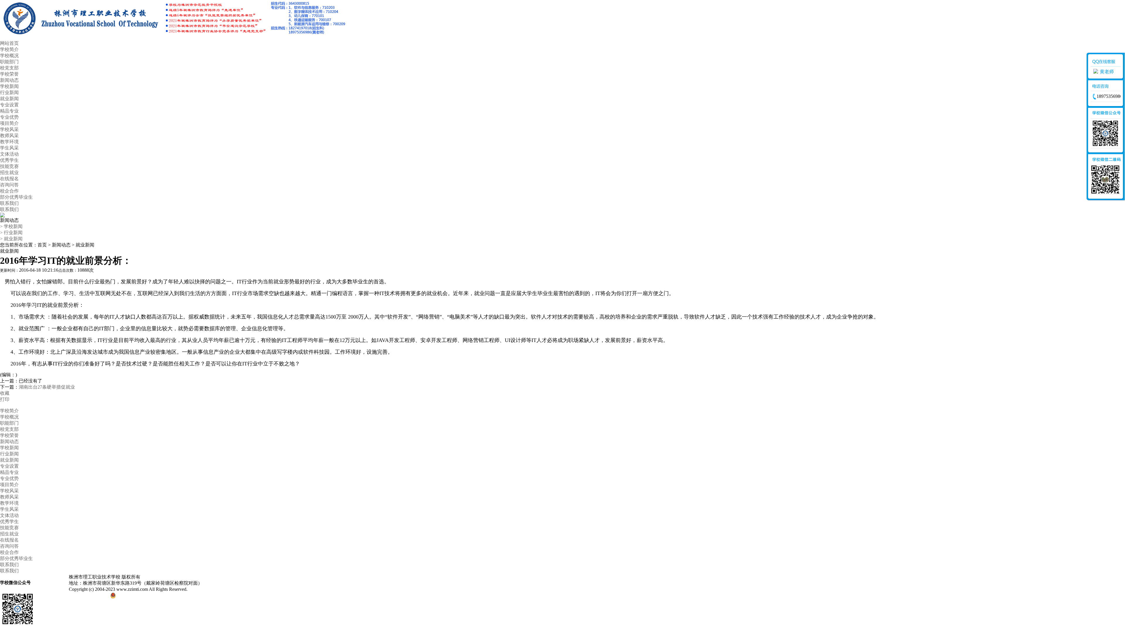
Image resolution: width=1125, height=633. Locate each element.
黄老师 (1107, 71)
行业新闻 (9, 92)
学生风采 (9, 147)
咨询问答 (9, 184)
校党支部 (9, 67)
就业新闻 (9, 98)
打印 (4, 399)
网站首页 (9, 43)
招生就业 (9, 172)
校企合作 (9, 190)
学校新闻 (9, 86)
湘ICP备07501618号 (89, 596)
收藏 (4, 393)
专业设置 (9, 104)
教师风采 (9, 135)
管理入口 (202, 589)
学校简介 (9, 49)
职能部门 (9, 61)
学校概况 (9, 55)
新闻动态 (9, 80)
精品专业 (9, 110)
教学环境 (9, 141)
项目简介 (9, 123)
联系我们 (9, 203)
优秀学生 (9, 160)
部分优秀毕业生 (16, 197)
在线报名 (9, 178)
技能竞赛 (9, 166)
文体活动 (9, 154)
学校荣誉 (9, 74)
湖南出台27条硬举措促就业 (47, 386)
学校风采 (9, 129)
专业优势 (9, 117)
